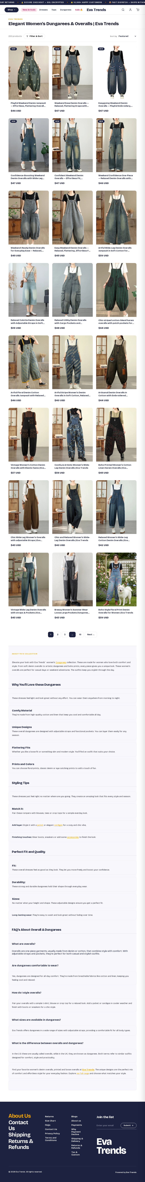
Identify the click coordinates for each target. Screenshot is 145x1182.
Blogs (74, 1116)
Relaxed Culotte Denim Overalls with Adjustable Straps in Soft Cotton (27, 322)
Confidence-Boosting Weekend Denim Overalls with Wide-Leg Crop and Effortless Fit (28, 177)
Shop (10, 10)
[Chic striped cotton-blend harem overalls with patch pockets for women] (116, 290)
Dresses (43, 10)
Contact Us (18, 1125)
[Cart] (137, 9)
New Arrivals (29, 10)
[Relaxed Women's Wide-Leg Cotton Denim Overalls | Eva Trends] (116, 507)
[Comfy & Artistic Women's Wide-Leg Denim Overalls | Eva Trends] (72, 435)
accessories (73, 837)
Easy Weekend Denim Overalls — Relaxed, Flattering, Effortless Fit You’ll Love (72, 249)
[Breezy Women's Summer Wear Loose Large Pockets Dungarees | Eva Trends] (72, 579)
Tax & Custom (75, 1153)
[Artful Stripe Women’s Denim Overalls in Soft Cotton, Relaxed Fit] (72, 362)
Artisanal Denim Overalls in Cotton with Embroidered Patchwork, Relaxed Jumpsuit (114, 394)
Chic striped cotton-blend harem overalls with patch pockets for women (116, 322)
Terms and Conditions (51, 1139)
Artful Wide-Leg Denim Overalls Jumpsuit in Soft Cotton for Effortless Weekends (115, 249)
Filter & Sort (36, 36)
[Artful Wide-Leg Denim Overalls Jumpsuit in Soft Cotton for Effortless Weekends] (116, 217)
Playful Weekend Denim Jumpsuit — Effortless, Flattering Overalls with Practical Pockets (28, 104)
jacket (40, 825)
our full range (82, 1073)
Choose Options (30, 96)
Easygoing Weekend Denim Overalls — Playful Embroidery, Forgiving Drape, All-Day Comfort (116, 104)
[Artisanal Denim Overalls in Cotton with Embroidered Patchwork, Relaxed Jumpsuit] (116, 362)
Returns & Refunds (20, 1144)
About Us (19, 1116)
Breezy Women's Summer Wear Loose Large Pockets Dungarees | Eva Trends (72, 611)
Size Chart (50, 1120)
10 (80, 634)
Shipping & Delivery (77, 1139)
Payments (76, 1125)
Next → (91, 634)
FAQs (47, 1125)
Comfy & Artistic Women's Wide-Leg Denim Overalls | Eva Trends (72, 466)
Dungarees (65, 10)
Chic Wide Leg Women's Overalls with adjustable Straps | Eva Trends (28, 539)
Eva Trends (88, 1069)
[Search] (123, 9)
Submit (127, 1125)
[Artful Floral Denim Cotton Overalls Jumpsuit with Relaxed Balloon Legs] (28, 362)
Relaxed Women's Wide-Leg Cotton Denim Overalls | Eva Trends (113, 539)
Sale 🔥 (79, 10)
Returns (49, 1116)
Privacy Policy (52, 1133)
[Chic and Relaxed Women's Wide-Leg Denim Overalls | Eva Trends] (72, 507)
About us (76, 1120)
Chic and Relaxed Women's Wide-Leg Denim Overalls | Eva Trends (72, 538)
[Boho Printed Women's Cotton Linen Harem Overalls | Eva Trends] (116, 435)
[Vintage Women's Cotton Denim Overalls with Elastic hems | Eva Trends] (28, 435)
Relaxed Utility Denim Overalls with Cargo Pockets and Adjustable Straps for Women (70, 322)
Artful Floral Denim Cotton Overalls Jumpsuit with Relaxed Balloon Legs (27, 394)
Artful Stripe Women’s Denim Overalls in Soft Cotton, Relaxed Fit (72, 394)
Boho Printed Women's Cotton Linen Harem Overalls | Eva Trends (114, 466)
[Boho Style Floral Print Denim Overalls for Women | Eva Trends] (116, 579)
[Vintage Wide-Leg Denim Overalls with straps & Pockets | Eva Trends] (28, 579)
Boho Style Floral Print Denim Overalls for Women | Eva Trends (115, 611)
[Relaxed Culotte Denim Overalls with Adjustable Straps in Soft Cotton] (28, 290)
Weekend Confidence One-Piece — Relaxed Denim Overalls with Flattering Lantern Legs (115, 177)
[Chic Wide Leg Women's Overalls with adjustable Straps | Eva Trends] (28, 507)
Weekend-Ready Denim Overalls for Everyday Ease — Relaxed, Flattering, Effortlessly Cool (28, 249)
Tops (54, 10)
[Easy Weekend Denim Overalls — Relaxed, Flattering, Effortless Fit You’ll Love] (72, 217)
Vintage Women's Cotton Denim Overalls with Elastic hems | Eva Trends (28, 466)
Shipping (19, 1135)
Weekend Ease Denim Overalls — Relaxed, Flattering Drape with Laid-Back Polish (72, 104)
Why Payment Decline (76, 1132)
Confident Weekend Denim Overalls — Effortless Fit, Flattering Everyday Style (69, 177)
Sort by (113, 36)
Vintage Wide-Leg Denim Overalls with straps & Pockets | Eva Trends (28, 611)
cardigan (58, 825)
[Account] (130, 9)
